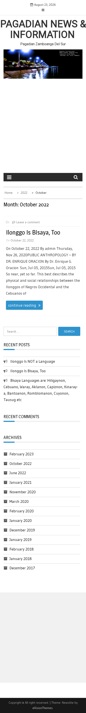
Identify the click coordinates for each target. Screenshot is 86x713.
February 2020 (21, 511)
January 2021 (20, 482)
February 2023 (21, 454)
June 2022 (17, 472)
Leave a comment (28, 222)
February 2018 (21, 549)
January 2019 (20, 539)
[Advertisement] (43, 127)
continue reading (22, 305)
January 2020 (20, 520)
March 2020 (19, 501)
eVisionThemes (42, 708)
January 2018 (20, 558)
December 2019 (22, 530)
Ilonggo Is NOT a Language (32, 361)
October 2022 (20, 463)
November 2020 (22, 492)
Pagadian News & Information (43, 29)
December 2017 (22, 568)
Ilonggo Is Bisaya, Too (33, 232)
